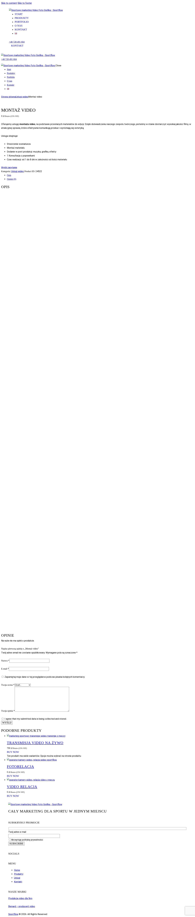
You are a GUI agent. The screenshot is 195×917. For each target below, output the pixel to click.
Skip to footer (25, 3)
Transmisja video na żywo (35, 743)
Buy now (13, 752)
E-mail (5, 669)
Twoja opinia (8, 711)
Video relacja (22, 787)
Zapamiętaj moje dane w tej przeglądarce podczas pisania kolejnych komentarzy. (45, 677)
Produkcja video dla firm (20, 898)
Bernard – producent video (21, 906)
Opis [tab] (9, 175)
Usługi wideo (22, 96)
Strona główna (8, 96)
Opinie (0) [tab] (11, 179)
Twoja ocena (7, 685)
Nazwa (5, 660)
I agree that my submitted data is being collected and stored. (36, 718)
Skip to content (9, 3)
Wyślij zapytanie (9, 167)
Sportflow (13, 914)
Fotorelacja (20, 767)
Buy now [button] (13, 776)
